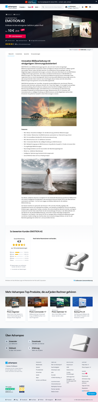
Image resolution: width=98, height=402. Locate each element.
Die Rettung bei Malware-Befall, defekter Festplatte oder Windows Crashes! (82, 315)
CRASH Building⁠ (55, 377)
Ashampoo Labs (55, 370)
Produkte (22, 7)
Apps (37, 377)
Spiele (37, 375)
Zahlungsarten (70, 376)
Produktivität (39, 370)
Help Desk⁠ (84, 364)
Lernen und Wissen (41, 380)
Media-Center (55, 391)
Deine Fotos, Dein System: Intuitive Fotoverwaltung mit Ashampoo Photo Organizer (15, 315)
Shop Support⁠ (85, 367)
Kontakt (53, 375)
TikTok (41, 399)
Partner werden (55, 389)
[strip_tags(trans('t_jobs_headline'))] (22, 389)
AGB (68, 367)
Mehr (36, 7)
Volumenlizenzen (56, 384)
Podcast (9, 399)
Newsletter (85, 388)
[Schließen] (96, 1)
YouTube (33, 399)
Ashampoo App (86, 379)
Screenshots (19, 54)
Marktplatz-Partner (56, 386)
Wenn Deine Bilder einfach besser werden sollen (59, 315)
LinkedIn (59, 399)
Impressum (70, 364)
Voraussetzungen (35, 54)
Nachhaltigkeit (55, 367)
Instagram (50, 399)
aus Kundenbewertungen (23, 44)
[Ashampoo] (11, 362)
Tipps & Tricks (85, 385)
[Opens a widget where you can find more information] (92, 394)
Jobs (52, 372)
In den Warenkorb (17, 36)
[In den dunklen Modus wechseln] (82, 7)
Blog (16, 399)
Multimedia (39, 364)
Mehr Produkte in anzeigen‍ (80, 49)
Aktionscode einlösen (85, 382)
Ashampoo (85, 391)
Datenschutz (70, 370)
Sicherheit (38, 372)
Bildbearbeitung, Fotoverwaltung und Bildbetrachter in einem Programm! (37, 315)
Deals (30, 7)
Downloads (85, 376)
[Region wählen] (86, 7)
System (38, 367)
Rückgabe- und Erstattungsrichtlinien (71, 380)
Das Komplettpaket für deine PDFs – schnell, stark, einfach (54, 2)
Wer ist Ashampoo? (56, 364)
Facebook (24, 399)
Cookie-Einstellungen (70, 373)
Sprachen (26, 54)
